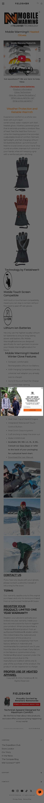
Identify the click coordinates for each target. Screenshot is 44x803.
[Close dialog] (42, 388)
